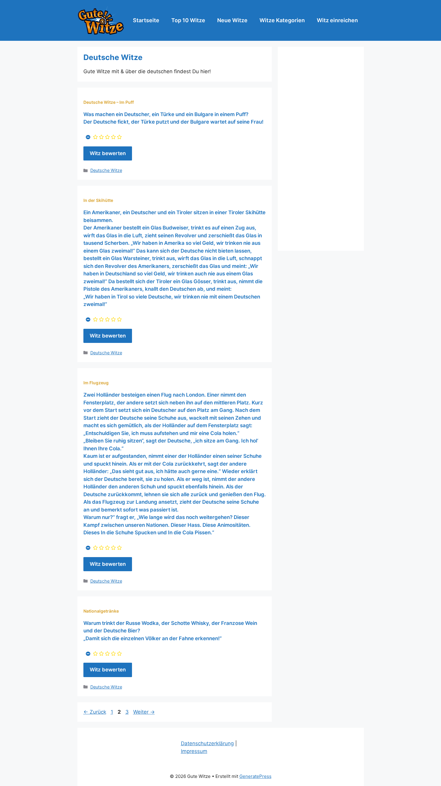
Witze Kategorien (282, 20)
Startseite (146, 20)
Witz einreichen (337, 20)
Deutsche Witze (106, 170)
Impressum (194, 751)
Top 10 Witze (188, 20)
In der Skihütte (98, 200)
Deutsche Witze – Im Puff (108, 102)
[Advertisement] (321, 149)
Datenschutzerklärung (207, 743)
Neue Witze (232, 20)
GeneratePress (255, 776)
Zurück (94, 712)
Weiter (144, 712)
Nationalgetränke (101, 611)
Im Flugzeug (96, 382)
